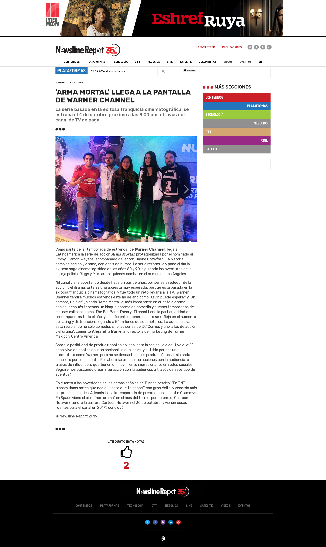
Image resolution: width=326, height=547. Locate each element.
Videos (228, 61)
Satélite (212, 149)
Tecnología (214, 114)
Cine (264, 140)
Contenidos (214, 97)
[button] (66, 189)
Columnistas (207, 61)
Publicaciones (232, 47)
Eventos (245, 61)
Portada (60, 83)
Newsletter (206, 47)
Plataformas (76, 83)
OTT (208, 132)
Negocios (261, 123)
